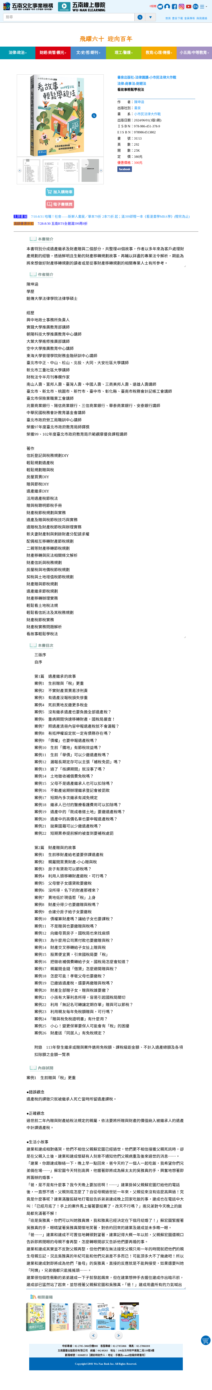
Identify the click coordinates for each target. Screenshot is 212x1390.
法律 (120, 83)
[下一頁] (101, 170)
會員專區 (189, 18)
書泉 (137, 108)
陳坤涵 (139, 102)
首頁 (168, 18)
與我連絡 (201, 18)
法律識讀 (141, 77)
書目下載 (177, 18)
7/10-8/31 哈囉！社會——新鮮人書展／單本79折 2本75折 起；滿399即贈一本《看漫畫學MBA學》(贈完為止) (110, 216)
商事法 (130, 83)
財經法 (141, 83)
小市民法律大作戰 (162, 77)
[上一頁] (20, 170)
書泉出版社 (125, 77)
